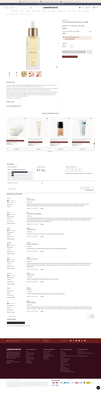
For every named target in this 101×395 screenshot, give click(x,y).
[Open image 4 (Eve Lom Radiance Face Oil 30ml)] (31, 74)
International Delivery (30, 358)
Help (27, 351)
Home (8, 14)
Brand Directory (63, 354)
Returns (27, 356)
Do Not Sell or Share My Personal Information (12, 362)
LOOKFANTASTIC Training (82, 356)
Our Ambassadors (64, 361)
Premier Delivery (29, 361)
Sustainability (46, 357)
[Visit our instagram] (76, 340)
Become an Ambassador (65, 370)
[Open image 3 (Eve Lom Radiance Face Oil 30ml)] (24, 74)
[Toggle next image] (58, 43)
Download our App (30, 353)
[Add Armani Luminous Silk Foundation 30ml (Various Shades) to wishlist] (69, 118)
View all (90, 31)
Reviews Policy (46, 358)
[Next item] (94, 134)
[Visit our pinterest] (84, 340)
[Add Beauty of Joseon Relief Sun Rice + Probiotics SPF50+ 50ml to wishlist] (47, 118)
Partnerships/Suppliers (64, 364)
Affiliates (62, 363)
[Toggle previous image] (7, 43)
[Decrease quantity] (64, 46)
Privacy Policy (46, 353)
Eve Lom (16, 14)
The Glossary (63, 353)
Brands (12, 14)
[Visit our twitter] (73, 340)
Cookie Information (47, 354)
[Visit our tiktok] (82, 340)
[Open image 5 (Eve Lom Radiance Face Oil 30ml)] (39, 74)
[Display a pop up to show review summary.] (16, 142)
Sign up (45, 340)
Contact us (28, 360)
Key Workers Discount (64, 368)
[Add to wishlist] (89, 51)
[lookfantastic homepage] (50, 7)
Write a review (74, 25)
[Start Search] (31, 7)
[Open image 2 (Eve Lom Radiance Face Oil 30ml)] (17, 74)
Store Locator (80, 351)
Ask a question (81, 25)
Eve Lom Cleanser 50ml (11, 138)
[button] (98, 387)
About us (62, 351)
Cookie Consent (9, 360)
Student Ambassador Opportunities (67, 371)
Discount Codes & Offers (65, 358)
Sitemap (62, 365)
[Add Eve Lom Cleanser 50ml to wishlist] (25, 118)
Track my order (29, 363)
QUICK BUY (16, 149)
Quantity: (64, 43)
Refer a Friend (63, 367)
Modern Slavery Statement (48, 356)
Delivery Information (30, 357)
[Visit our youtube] (79, 340)
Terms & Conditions (47, 351)
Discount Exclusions (30, 354)
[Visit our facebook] (70, 340)
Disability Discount (64, 360)
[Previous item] (7, 134)
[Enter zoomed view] (57, 67)
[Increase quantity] (72, 46)
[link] (88, 7)
